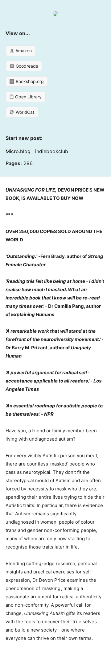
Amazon (23, 50)
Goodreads (26, 66)
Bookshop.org (29, 81)
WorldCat (24, 112)
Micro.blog (18, 151)
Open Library (28, 96)
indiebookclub (51, 151)
